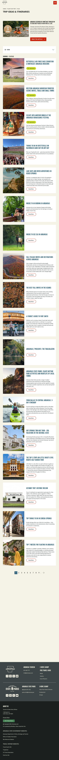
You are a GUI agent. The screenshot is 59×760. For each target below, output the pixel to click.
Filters (8, 49)
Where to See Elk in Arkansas (36, 234)
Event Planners (43, 679)
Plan (18, 8)
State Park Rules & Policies (45, 689)
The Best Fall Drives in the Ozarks (38, 288)
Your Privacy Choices (9, 720)
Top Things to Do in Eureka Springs (39, 518)
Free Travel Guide (45, 670)
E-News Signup (44, 667)
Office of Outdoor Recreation (10, 736)
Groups (41, 695)
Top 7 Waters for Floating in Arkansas (40, 544)
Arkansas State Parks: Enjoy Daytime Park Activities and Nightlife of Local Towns (40, 373)
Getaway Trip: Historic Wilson (37, 488)
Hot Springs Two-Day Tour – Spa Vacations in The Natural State (37, 431)
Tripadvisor (5, 750)
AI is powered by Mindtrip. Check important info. (14, 726)
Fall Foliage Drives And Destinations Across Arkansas (39, 258)
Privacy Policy (6, 717)
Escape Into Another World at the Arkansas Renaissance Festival (38, 116)
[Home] (4, 3)
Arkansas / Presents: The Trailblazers (40, 349)
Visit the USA (6, 755)
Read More (32, 79)
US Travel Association (8, 752)
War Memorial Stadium (8, 739)
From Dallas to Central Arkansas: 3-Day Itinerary (39, 401)
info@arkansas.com (28, 673)
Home (4, 8)
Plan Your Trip (11, 8)
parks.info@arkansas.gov (28, 692)
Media (41, 673)
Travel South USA (7, 747)
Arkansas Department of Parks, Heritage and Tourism (15, 734)
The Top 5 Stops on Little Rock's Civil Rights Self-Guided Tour (39, 458)
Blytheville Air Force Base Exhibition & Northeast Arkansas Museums (40, 62)
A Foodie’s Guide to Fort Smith (37, 316)
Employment (42, 692)
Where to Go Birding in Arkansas (38, 203)
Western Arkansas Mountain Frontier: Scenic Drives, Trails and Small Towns (40, 89)
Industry (42, 676)
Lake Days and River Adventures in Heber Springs (38, 172)
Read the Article (37, 39)
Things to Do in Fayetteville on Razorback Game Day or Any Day (37, 147)
